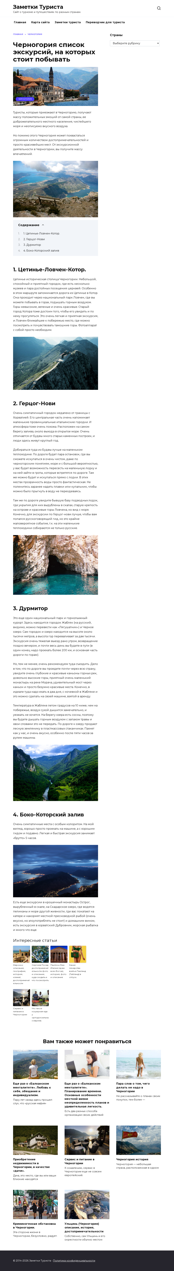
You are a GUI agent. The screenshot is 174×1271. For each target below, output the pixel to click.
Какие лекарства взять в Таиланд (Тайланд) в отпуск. (77, 971)
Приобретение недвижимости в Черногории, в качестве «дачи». (31, 1165)
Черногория (25, 99)
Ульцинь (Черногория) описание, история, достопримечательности (84, 1227)
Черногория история (132, 1159)
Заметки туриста (68, 22)
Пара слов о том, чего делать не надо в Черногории (133, 1087)
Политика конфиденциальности (74, 1260)
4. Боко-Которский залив (41, 250)
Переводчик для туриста (105, 22)
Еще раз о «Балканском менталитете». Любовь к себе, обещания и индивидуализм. (32, 1089)
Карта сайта (40, 22)
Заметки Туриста (38, 7)
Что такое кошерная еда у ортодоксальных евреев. (40, 1014)
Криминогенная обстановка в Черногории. (34, 1225)
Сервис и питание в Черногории (20, 1011)
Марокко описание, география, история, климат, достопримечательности (21, 974)
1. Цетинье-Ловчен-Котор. (41, 233)
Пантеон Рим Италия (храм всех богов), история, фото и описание (58, 971)
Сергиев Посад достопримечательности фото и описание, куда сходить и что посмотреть (40, 973)
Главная (20, 22)
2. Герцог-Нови (34, 239)
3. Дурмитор (32, 244)
